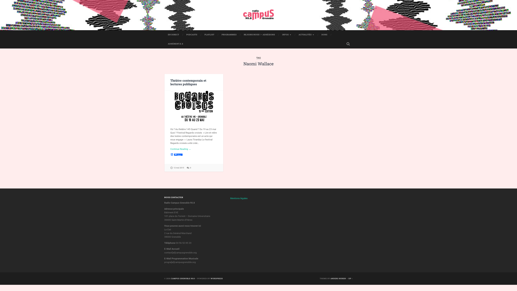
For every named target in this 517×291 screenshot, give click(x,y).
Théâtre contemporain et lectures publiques (188, 82)
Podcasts (191, 34)
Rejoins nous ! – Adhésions (259, 34)
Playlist (209, 34)
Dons (324, 34)
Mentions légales (239, 198)
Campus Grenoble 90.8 (183, 278)
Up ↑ (350, 278)
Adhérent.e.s (175, 44)
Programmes (229, 34)
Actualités (305, 34)
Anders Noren (338, 278)
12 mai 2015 (179, 168)
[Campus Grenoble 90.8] (258, 15)
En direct (173, 34)
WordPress (217, 278)
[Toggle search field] (348, 43)
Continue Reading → (180, 149)
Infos (285, 34)
